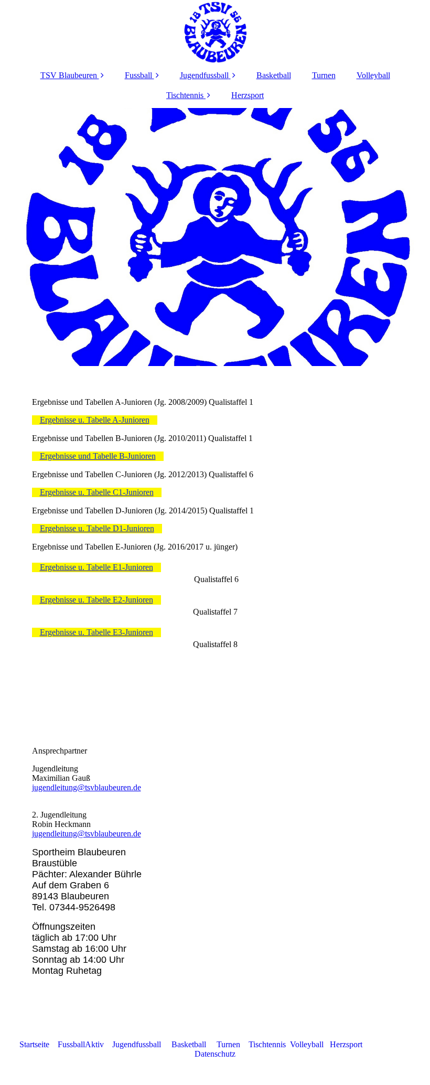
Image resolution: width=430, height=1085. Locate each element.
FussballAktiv (82, 1044)
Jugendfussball (204, 75)
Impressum (387, 1044)
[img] (215, 31)
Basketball (273, 75)
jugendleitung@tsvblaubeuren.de (86, 787)
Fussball (139, 75)
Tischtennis (184, 95)
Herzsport (247, 95)
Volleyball (373, 75)
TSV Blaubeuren (69, 75)
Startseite (34, 1044)
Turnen (324, 75)
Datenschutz (215, 1053)
